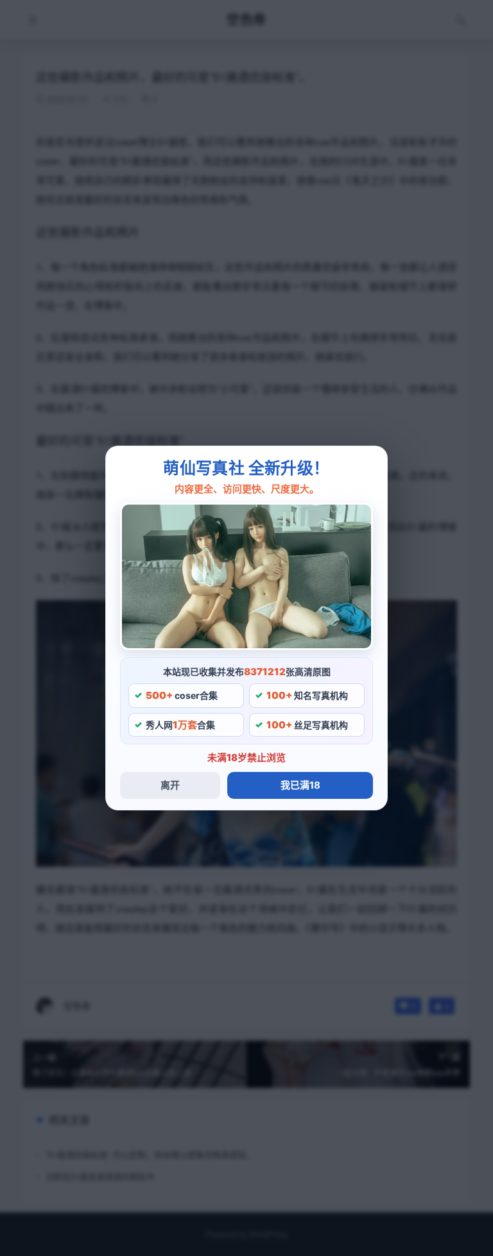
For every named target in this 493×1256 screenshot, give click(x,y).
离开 (170, 785)
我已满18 (300, 785)
